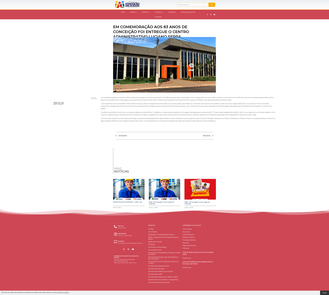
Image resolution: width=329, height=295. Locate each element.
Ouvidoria (158, 17)
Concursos (172, 12)
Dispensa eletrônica (189, 245)
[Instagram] (211, 14)
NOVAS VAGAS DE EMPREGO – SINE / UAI (127, 202)
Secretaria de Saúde (155, 274)
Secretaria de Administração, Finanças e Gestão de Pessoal (164, 253)
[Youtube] (214, 14)
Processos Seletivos (188, 12)
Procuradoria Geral (154, 250)
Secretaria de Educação (156, 269)
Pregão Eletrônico (188, 237)
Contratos (185, 248)
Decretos (185, 243)
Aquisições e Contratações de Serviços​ (161, 234)
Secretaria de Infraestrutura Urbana (160, 271)
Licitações (158, 12)
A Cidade (133, 12)
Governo (145, 12)
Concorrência (187, 229)
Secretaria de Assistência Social (158, 266)
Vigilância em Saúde (155, 242)
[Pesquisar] (211, 5)
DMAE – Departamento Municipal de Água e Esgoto (163, 238)
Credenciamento (188, 234)
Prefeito (151, 229)
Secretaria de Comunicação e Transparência (163, 279)
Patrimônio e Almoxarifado (157, 247)
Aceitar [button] (324, 292)
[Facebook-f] (207, 14)
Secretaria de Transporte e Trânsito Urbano (163, 277)
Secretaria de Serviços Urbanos (158, 282)
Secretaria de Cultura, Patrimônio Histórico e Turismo (163, 262)
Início (123, 12)
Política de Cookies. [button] (63, 292)
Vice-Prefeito (152, 232)
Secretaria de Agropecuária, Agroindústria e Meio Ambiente (163, 258)
